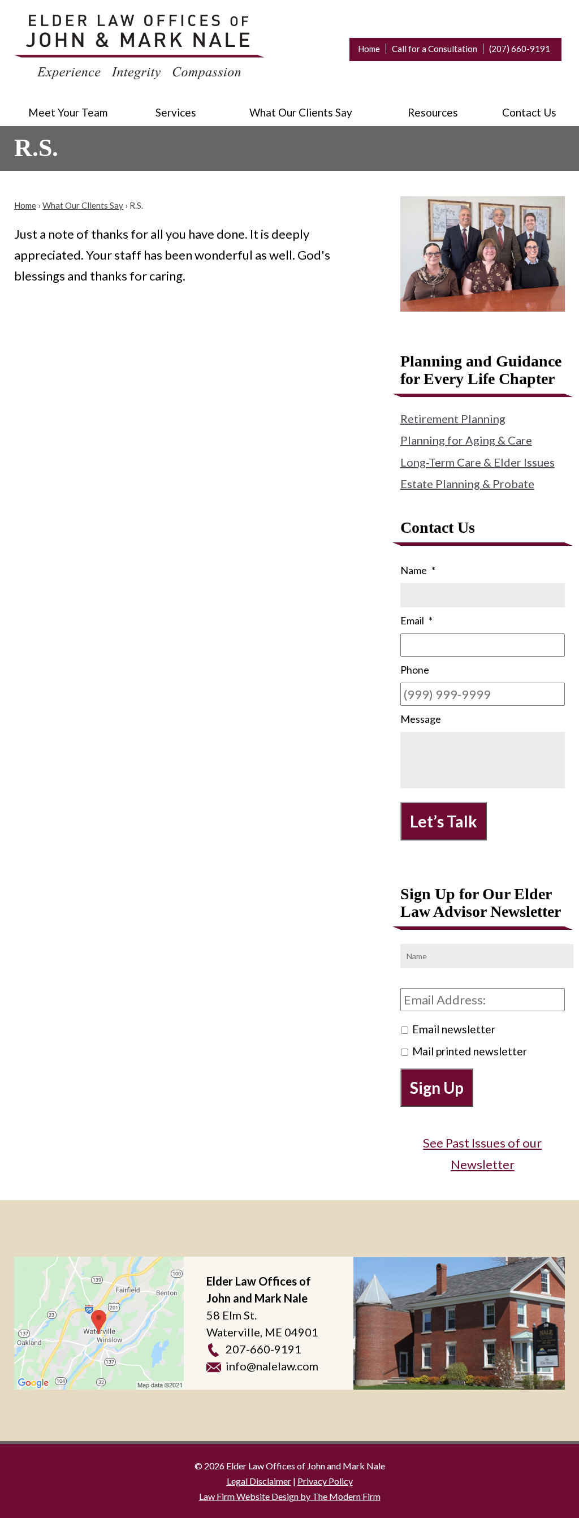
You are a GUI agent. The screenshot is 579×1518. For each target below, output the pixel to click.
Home (369, 49)
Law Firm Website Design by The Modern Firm (290, 1496)
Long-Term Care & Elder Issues (477, 462)
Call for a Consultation (434, 49)
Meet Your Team (67, 112)
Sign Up (437, 1087)
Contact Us (529, 112)
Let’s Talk (443, 821)
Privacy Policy (325, 1481)
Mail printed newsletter (469, 1051)
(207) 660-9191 (519, 49)
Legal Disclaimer (259, 1481)
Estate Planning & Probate (467, 483)
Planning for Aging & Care (466, 440)
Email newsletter (453, 1029)
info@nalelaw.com (272, 1366)
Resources (433, 112)
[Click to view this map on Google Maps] (99, 1323)
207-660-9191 (263, 1349)
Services (175, 112)
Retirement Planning (452, 418)
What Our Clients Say (300, 112)
